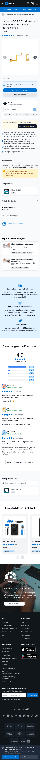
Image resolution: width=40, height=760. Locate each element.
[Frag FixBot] (34, 109)
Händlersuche (25, 635)
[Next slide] (22, 557)
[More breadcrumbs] (3, 14)
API (3, 635)
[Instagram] (16, 716)
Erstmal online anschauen (12, 699)
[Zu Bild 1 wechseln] (19, 73)
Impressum (6, 652)
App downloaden (28, 645)
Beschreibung (7, 160)
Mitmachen (25, 628)
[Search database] (28, 3)
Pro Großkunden (26, 632)
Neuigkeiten (25, 625)
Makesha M (11, 432)
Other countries (29, 757)
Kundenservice (7, 625)
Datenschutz (6, 655)
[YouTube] (20, 716)
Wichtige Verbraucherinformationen (11, 672)
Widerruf (5, 661)
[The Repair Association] (36, 716)
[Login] (37, 3)
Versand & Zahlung (8, 668)
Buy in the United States (20, 90)
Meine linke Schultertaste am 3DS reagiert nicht (21, 115)
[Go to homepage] (12, 3)
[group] (4, 57)
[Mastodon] (24, 716)
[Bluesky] (28, 716)
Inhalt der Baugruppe (10, 215)
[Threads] (32, 716)
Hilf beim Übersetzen (18, 709)
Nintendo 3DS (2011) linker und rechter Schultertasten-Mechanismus (20, 15)
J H (8, 408)
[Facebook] (8, 716)
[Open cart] (33, 3)
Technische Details (9, 201)
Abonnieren (33, 695)
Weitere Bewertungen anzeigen (20, 462)
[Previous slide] (17, 557)
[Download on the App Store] (28, 649)
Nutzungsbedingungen (10, 658)
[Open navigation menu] (2, 3)
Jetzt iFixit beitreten (27, 126)
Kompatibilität (7, 183)
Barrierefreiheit (7, 648)
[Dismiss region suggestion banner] (37, 747)
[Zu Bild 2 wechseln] (21, 73)
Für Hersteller (25, 638)
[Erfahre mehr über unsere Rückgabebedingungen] (22, 151)
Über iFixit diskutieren (9, 628)
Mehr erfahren (14, 604)
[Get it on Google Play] (29, 656)
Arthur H (10, 385)
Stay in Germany (20, 95)
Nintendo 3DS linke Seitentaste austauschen (22, 260)
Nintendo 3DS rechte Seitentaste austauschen (22, 245)
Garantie (5, 665)
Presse (23, 622)
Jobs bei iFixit (6, 632)
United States (9, 757)
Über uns (5, 622)
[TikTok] (4, 716)
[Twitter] (12, 716)
